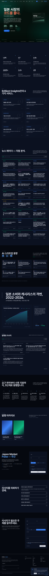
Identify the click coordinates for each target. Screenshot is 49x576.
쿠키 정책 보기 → (42, 573)
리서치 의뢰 (45, 1)
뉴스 (17, 1)
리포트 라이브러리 (13, 30)
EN (38, 1)
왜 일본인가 (11, 1)
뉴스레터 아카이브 (34, 565)
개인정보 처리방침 (4, 569)
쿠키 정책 (41, 560)
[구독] (18, 568)
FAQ (32, 1)
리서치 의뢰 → (3, 563)
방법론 (24, 1)
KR (31, 529)
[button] (13, 348)
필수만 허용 (39, 573)
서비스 (15, 1)
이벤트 (29, 1)
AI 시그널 (21, 1)
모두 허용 (35, 573)
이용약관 (30, 543)
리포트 (26, 1)
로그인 (42, 1)
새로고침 (46, 156)
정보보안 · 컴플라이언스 (42, 561)
